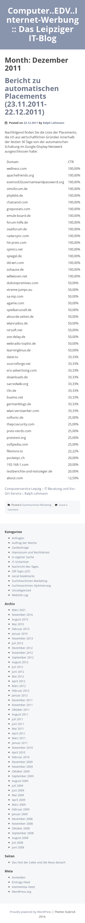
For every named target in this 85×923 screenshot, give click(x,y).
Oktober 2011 (21, 709)
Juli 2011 (17, 719)
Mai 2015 (18, 624)
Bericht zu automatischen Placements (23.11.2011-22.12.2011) (32, 96)
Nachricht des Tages (25, 566)
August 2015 (20, 619)
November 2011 (22, 705)
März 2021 (19, 610)
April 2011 (18, 733)
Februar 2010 (20, 757)
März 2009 (19, 804)
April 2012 (18, 681)
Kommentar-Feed (23, 887)
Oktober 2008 (21, 828)
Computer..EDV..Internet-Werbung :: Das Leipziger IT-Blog (42, 24)
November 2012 (22, 653)
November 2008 (22, 823)
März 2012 (19, 686)
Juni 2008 (18, 847)
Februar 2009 (20, 809)
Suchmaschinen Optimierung (31, 585)
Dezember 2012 (22, 648)
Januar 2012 (20, 695)
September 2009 (23, 776)
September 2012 (23, 657)
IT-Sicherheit (20, 562)
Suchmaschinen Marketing (36, 505)
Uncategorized (21, 590)
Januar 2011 (20, 743)
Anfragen (18, 538)
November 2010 (22, 747)
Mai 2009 (18, 795)
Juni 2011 (18, 724)
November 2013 (22, 638)
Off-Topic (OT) (21, 571)
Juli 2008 (17, 842)
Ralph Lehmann (53, 123)
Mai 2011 (18, 728)
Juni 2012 (18, 672)
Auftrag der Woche (24, 543)
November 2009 (22, 766)
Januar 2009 (20, 814)
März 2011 (19, 738)
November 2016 (22, 615)
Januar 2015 (20, 634)
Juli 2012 (17, 667)
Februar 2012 (20, 690)
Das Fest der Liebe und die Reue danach (38, 862)
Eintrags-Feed (21, 882)
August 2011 (20, 714)
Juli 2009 (17, 785)
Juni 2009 (18, 790)
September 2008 (23, 833)
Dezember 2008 (22, 819)
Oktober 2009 (21, 771)
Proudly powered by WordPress (30, 912)
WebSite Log (20, 595)
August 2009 (20, 781)
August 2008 (20, 838)
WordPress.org (21, 892)
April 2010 (18, 752)
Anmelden (19, 877)
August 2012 (20, 662)
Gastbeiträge (20, 547)
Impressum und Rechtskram (30, 552)
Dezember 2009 (22, 762)
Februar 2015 (20, 629)
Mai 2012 (18, 676)
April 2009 (18, 800)
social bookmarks (23, 576)
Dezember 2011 (22, 700)
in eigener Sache (23, 557)
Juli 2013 (17, 643)
